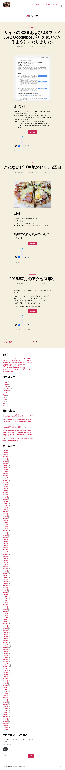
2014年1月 (5, 685)
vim (21, 366)
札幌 (7, 371)
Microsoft (6, 388)
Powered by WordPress (19, 766)
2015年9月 (5, 647)
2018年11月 (6, 575)
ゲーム (4, 369)
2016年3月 (5, 636)
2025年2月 (5, 475)
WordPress (32, 27)
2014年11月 (6, 666)
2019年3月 (5, 568)
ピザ (21, 262)
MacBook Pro (10, 364)
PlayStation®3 (7, 366)
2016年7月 (5, 628)
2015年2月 (5, 661)
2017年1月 (5, 617)
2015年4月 (5, 657)
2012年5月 (5, 723)
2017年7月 (5, 606)
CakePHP (27, 359)
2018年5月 (5, 587)
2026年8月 (5, 450)
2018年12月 (6, 573)
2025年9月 (5, 469)
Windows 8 (5, 368)
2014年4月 (5, 680)
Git (4, 362)
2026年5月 (5, 456)
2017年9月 (5, 602)
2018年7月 (5, 583)
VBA (18, 366)
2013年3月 (5, 704)
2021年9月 (5, 517)
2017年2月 (5, 615)
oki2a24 (22, 46)
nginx (24, 364)
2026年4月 (5, 458)
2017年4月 (5, 611)
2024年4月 (5, 490)
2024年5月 (5, 488)
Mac (4, 364)
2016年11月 (6, 621)
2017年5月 (5, 610)
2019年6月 (5, 562)
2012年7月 (5, 720)
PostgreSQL (14, 366)
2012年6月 (5, 721)
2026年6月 (5, 454)
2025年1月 (5, 477)
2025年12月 (6, 465)
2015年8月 (5, 649)
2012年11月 (6, 712)
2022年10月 (6, 505)
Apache (17, 359)
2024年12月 (6, 479)
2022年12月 (6, 503)
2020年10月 (6, 532)
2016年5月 (5, 632)
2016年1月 (5, 640)
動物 (5, 399)
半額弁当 (4, 371)
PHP (27, 364)
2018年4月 (5, 589)
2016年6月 (5, 630)
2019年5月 (5, 564)
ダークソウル (15, 369)
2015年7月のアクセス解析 (32, 278)
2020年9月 (5, 534)
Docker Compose (19, 360)
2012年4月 (5, 725)
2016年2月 (5, 638)
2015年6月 (5, 653)
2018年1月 (5, 594)
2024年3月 (5, 492)
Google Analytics (19, 329)
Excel (29, 360)
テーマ (21, 369)
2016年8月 (5, 627)
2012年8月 (5, 718)
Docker (13, 360)
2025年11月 (6, 467)
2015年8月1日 (31, 283)
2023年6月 (5, 498)
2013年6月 (5, 699)
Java (23, 362)
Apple (5, 382)
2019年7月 (5, 560)
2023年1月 (5, 501)
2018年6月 (5, 585)
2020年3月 (5, 545)
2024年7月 (5, 484)
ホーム (33, 4)
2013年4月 (5, 703)
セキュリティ (9, 369)
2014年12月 (6, 665)
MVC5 (16, 364)
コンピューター (40, 4)
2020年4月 (5, 543)
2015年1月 (5, 663)
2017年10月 (6, 600)
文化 (49, 4)
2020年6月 (5, 539)
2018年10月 (6, 577)
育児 (5, 395)
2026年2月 (5, 461)
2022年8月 (5, 507)
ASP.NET (22, 359)
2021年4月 (5, 526)
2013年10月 (6, 691)
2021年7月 (5, 520)
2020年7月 (5, 537)
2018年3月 (5, 591)
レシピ (23, 262)
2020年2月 (5, 547)
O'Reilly (17, 262)
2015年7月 (5, 651)
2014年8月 (5, 672)
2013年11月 (6, 689)
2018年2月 (5, 592)
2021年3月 (5, 528)
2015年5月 (5, 655)
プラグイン (26, 369)
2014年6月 (5, 676)
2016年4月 (5, 634)
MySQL (20, 364)
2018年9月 (5, 579)
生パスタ (15, 371)
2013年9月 (5, 693)
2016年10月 (6, 623)
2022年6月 (5, 509)
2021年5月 (5, 524)
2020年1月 (5, 549)
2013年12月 (6, 687)
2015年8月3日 (31, 172)
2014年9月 (5, 670)
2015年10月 (6, 646)
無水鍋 (9, 371)
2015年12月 (6, 642)
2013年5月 (5, 701)
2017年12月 (6, 596)
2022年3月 (5, 511)
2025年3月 (5, 473)
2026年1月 (5, 463)
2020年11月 (6, 530)
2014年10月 (6, 668)
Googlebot (18, 150)
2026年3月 (5, 460)
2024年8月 (5, 482)
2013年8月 (5, 695)
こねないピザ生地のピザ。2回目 (32, 167)
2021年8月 (5, 518)
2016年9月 (5, 625)
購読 (5, 749)
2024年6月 (5, 486)
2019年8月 (5, 558)
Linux (31, 362)
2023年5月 (5, 499)
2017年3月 (5, 613)
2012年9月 (5, 716)
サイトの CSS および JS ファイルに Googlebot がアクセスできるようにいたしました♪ (32, 37)
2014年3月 (5, 682)
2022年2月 (5, 513)
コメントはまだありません (44, 46)
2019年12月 (6, 551)
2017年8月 (5, 604)
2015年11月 (6, 644)
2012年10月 (6, 714)
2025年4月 (5, 471)
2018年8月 (5, 581)
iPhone (19, 362)
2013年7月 (5, 697)
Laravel (27, 362)
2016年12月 (6, 619)
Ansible (13, 359)
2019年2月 (5, 570)
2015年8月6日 (31, 46)
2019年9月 (5, 556)
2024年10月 (6, 480)
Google (6, 384)
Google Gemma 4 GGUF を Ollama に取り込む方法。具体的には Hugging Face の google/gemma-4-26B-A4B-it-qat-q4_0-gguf (18, 421)
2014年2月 (5, 684)
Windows (29, 366)
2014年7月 (5, 674)
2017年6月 (5, 608)
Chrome (9, 360)
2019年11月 (6, 553)
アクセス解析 (27, 329)
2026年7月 (5, 452)
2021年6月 (5, 522)
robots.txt (23, 150)
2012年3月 (5, 727)
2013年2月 (5, 706)
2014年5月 (5, 678)
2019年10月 (6, 554)
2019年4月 (5, 566)
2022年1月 (5, 515)
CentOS (5, 360)
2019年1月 (5, 572)
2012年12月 (6, 710)
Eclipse (25, 360)
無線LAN (12, 371)
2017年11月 (6, 598)
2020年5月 (5, 541)
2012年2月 (5, 729)
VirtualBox (25, 366)
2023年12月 (6, 496)
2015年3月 (5, 659)
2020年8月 (5, 536)
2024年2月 (5, 494)
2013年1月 (5, 708)
